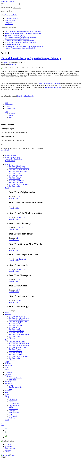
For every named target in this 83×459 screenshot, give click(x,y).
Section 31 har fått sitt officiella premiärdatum (19, 41)
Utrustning (8, 372)
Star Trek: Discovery (15, 177)
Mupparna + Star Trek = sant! (14, 35)
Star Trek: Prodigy (15, 186)
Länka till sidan (14, 405)
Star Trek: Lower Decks (16, 180)
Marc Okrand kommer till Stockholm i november (20, 42)
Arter (6, 340)
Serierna (7, 164)
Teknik (7, 367)
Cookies (11, 414)
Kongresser (12, 380)
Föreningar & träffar (15, 378)
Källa (6, 103)
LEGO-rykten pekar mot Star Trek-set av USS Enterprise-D (24, 31)
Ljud (10, 389)
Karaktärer (8, 314)
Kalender (8, 381)
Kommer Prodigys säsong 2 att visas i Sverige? (20, 48)
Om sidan (8, 398)
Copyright (12, 410)
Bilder (11, 385)
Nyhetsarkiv (9, 22)
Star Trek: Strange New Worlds (19, 184)
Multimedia (8, 383)
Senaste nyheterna (10, 155)
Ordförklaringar (10, 108)
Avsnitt (7, 188)
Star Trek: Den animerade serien (19, 168)
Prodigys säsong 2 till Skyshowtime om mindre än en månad (24, 46)
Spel (6, 392)
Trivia (7, 396)
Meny (3, 425)
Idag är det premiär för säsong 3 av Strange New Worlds (23, 33)
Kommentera (9, 105)
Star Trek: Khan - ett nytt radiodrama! (17, 39)
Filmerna (12, 338)
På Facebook (13, 416)
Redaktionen (9, 24)
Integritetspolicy (14, 412)
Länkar (11, 407)
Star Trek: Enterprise (15, 175)
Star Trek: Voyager (15, 173)
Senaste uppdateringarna (12, 157)
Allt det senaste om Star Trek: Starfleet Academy (20, 37)
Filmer (7, 312)
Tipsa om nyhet (10, 20)
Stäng (3, 457)
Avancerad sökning (11, 15)
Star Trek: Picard (14, 179)
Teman (7, 394)
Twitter (11, 115)
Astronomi (8, 365)
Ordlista (7, 106)
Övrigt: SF (12, 64)
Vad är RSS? (5, 150)
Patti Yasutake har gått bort (13, 44)
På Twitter (12, 418)
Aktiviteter (8, 376)
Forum (7, 420)
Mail (10, 117)
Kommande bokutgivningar (13, 159)
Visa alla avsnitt (14, 198)
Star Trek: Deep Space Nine (18, 171)
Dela (6, 112)
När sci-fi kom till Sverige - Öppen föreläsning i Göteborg (31, 58)
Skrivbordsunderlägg (15, 387)
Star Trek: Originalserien (17, 166)
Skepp (7, 362)
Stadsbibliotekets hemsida (25, 96)
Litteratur (8, 374)
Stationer (8, 363)
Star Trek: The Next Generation (19, 170)
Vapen (7, 369)
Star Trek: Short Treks (16, 182)
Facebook (12, 113)
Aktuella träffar (10, 161)
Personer (7, 390)
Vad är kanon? (13, 409)
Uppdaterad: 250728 (11, 18)
